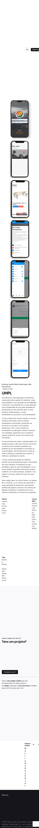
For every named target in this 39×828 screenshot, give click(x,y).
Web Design (24, 384)
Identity (11, 384)
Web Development (4, 578)
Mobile (16, 384)
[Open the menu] (27, 49)
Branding (5, 384)
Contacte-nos (9, 672)
